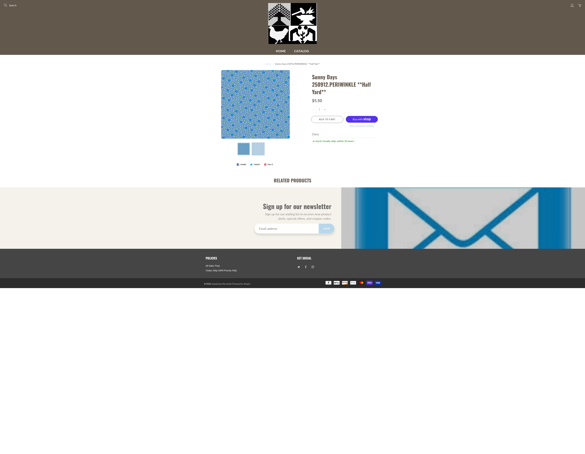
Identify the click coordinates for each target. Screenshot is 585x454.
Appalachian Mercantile (222, 284)
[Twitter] (298, 267)
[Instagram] (312, 267)
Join (326, 228)
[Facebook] (305, 267)
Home (281, 51)
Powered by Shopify (241, 284)
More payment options (361, 125)
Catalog (301, 51)
